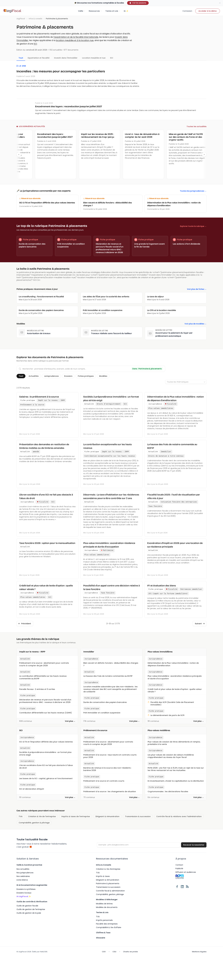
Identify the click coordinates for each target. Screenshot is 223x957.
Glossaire (100, 937)
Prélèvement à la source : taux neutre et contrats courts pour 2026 (110, 756)
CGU (114, 951)
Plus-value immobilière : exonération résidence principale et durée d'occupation (175, 677)
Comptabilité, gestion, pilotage (110, 894)
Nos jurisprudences (25, 872)
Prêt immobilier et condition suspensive (102, 310)
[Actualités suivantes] (204, 154)
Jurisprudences (51, 376)
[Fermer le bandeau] (220, 3)
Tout (21, 376)
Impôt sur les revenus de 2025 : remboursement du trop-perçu (89, 135)
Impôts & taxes (103, 876)
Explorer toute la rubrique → (193, 226)
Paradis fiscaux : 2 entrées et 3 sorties (37, 689)
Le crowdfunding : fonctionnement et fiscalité (41, 296)
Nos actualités (23, 869)
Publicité (179, 868)
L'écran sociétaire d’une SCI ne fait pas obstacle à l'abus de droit (46, 766)
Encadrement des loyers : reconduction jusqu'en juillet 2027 (68, 106)
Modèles (103, 376)
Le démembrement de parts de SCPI (167, 715)
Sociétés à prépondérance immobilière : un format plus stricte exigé (45, 753)
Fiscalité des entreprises (107, 924)
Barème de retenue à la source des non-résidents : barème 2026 (107, 769)
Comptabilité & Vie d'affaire (108, 927)
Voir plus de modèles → (195, 323)
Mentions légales (199, 951)
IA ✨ (126, 11)
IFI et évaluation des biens (161, 585)
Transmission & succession (138, 816)
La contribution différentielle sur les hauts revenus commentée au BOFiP (43, 677)
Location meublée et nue (93, 58)
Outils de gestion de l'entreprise (31, 909)
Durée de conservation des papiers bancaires (41, 310)
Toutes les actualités (196, 126)
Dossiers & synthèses (26, 889)
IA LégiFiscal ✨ (24, 896)
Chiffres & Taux (103, 932)
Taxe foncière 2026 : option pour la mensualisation (47, 543)
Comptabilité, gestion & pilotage (34, 822)
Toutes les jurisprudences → (193, 191)
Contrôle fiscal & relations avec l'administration (179, 816)
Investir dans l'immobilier (65, 58)
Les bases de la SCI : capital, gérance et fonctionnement (46, 778)
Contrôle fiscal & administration (110, 890)
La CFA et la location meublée (161, 310)
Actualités (34, 376)
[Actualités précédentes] (19, 154)
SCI (35, 43)
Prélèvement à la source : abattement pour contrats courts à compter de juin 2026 (44, 664)
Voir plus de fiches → (196, 289)
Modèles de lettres (104, 903)
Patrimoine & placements (107, 883)
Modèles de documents (106, 907)
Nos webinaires (23, 876)
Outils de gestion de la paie (29, 913)
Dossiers (68, 376)
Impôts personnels (104, 920)
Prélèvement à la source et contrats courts (103, 781)
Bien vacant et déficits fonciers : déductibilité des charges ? (110, 664)
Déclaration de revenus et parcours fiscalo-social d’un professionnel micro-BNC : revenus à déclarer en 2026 (45, 701)
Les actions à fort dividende (186, 244)
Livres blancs (22, 880)
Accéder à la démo (207, 11)
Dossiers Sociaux (24, 893)
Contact (179, 865)
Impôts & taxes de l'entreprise (75, 816)
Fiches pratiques (86, 376)
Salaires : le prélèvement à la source (39, 396)
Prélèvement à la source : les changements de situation (109, 791)
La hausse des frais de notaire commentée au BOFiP (107, 676)
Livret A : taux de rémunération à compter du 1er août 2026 (134, 135)
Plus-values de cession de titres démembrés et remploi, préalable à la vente (174, 743)
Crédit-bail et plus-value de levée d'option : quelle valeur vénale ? (175, 690)
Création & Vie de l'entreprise (42, 816)
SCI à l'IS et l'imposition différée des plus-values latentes (46, 742)
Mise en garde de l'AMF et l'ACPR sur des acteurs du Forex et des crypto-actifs (178, 137)
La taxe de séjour (155, 296)
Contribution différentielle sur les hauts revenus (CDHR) (45, 713)
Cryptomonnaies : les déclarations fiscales (168, 791)
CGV (104, 951)
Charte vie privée (130, 951)
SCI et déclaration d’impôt (31, 789)
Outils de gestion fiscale (27, 905)
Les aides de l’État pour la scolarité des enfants (106, 296)
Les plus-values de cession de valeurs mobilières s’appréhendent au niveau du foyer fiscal (171, 756)
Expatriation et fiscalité (38, 58)
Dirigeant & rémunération (107, 816)
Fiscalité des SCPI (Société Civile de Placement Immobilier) (172, 703)
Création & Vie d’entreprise (108, 869)
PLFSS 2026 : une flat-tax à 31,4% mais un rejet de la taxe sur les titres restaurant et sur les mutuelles (176, 769)
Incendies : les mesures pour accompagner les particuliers (61, 71)
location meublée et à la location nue (75, 40)
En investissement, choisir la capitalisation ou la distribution (176, 781)
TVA (20, 816)
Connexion (187, 11)
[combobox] (185, 382)
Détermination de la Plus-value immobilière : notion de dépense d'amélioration (173, 664)
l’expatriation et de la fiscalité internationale (75, 37)
